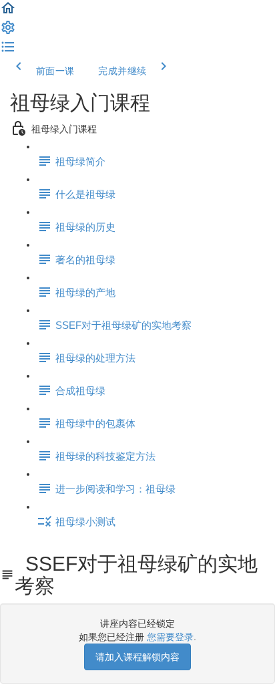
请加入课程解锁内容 (137, 657)
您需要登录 (170, 637)
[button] (8, 12)
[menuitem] (8, 32)
